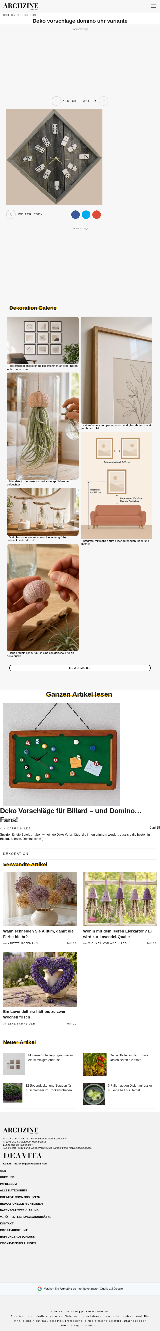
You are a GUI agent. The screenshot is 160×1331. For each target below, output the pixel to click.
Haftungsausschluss (17, 1236)
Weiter (91, 100)
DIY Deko (30, 15)
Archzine (24, 6)
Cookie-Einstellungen (18, 1243)
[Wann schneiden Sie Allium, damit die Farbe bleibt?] (40, 899)
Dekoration (15, 853)
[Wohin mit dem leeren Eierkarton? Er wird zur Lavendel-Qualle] (120, 899)
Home (6, 15)
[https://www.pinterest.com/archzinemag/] (80, 1277)
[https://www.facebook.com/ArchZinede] (66, 1277)
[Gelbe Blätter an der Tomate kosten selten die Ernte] (95, 1065)
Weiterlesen (29, 214)
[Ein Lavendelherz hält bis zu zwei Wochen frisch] (40, 979)
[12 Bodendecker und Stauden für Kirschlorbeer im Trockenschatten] (12, 1094)
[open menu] (153, 6)
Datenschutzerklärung (19, 1210)
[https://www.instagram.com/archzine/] (73, 1277)
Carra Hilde (19, 828)
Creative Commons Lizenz (20, 1197)
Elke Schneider (21, 1023)
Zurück (69, 100)
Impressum (8, 1183)
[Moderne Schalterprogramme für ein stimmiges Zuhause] (14, 1065)
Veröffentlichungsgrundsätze (25, 1216)
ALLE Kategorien (13, 1190)
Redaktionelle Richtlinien (21, 1203)
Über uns (7, 1177)
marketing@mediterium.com (30, 1163)
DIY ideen (17, 15)
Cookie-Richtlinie (14, 1230)
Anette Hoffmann (23, 943)
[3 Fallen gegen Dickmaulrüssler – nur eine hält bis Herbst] (94, 1094)
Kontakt (7, 1223)
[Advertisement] (80, 59)
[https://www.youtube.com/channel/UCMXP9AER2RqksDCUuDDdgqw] (86, 1277)
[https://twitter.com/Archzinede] (93, 1277)
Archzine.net (24, 1131)
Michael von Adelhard (107, 943)
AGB (3, 1170)
